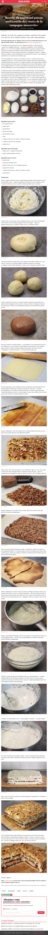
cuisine (19, 891)
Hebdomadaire (7, 908)
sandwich (29, 81)
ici (20, 932)
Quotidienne (15, 908)
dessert (32, 891)
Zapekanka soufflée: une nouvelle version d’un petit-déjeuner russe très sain (22, 929)
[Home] (3, 1)
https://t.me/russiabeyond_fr (33, 42)
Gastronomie (16, 28)
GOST (7, 49)
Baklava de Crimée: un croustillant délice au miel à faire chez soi (19, 926)
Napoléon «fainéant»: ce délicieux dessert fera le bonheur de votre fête (20, 923)
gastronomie (11, 891)
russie (4, 891)
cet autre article (8, 880)
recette (25, 891)
